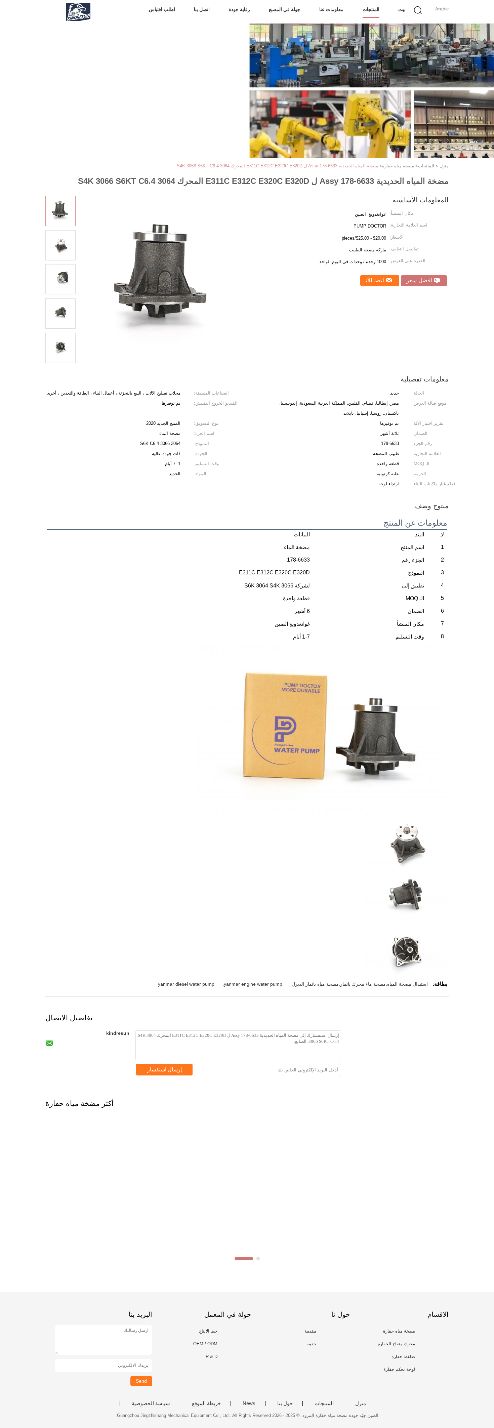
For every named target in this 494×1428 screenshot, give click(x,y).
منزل (360, 1403)
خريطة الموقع (206, 1403)
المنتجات (371, 9)
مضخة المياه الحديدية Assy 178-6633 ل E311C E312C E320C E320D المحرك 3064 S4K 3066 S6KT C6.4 (277, 165)
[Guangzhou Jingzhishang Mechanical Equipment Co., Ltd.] (78, 12)
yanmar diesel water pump (186, 984)
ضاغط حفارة (403, 1356)
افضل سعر (420, 280)
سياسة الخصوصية (151, 1403)
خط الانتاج (208, 1331)
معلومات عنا (331, 9)
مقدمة (310, 1331)
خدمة (311, 1343)
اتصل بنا (202, 9)
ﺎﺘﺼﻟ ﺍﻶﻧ (376, 280)
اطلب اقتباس (162, 9)
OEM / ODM (205, 1343)
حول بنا (285, 1403)
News (249, 1403)
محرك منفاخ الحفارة (396, 1343)
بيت (402, 9)
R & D (211, 1356)
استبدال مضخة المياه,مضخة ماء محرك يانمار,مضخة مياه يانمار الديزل (360, 984)
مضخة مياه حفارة (399, 1331)
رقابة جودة (239, 9)
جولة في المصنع (284, 9)
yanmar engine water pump (253, 984)
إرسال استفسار (164, 1069)
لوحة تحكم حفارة (399, 1369)
